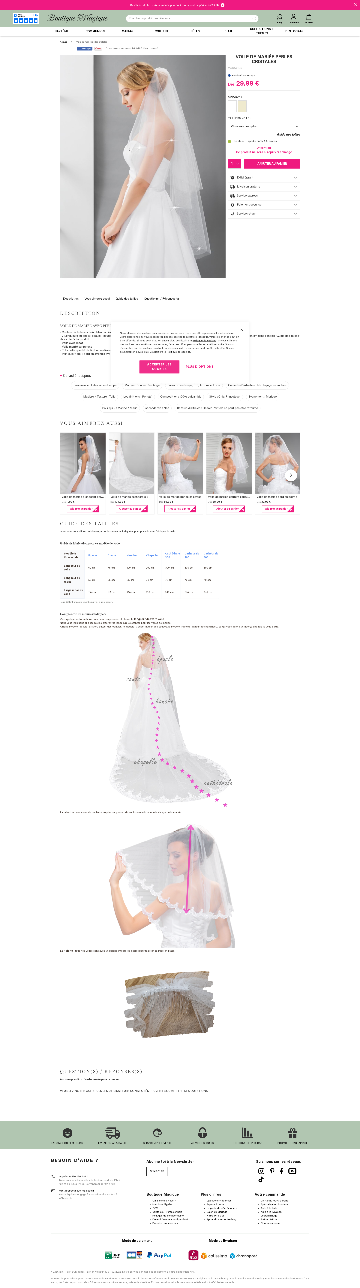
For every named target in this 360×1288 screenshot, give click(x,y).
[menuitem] (61, 31)
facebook (281, 1171)
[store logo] (77, 18)
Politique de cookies (204, 341)
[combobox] (192, 18)
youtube (292, 1171)
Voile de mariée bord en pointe (277, 497)
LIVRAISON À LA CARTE (112, 1143)
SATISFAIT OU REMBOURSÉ (67, 1143)
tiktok (261, 1179)
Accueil (63, 42)
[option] (232, 106)
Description (71, 298)
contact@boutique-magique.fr (76, 1191)
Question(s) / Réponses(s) (161, 298)
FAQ (279, 23)
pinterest (272, 1171)
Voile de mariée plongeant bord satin (86, 497)
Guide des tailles (127, 298)
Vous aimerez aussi (97, 298)
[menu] (180, 31)
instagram (261, 1171)
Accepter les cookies (159, 367)
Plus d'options (200, 366)
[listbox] (264, 107)
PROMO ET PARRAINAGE (293, 1143)
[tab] (264, 177)
